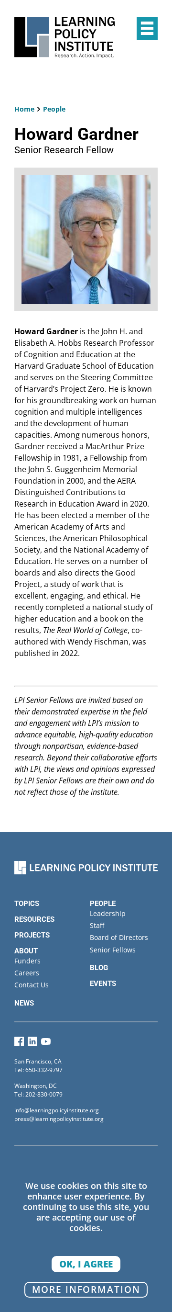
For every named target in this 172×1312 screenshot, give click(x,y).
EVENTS (103, 983)
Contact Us (31, 984)
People (54, 108)
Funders (27, 960)
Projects (32, 935)
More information (86, 1289)
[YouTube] (46, 1043)
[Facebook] (19, 1043)
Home (24, 108)
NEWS (24, 1003)
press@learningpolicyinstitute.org (59, 1119)
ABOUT (26, 951)
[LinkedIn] (32, 1043)
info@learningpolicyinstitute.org (56, 1110)
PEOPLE (103, 903)
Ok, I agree (86, 1264)
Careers (26, 972)
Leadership (108, 913)
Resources (34, 919)
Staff (97, 925)
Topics (26, 903)
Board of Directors (119, 937)
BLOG (99, 967)
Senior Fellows (113, 949)
